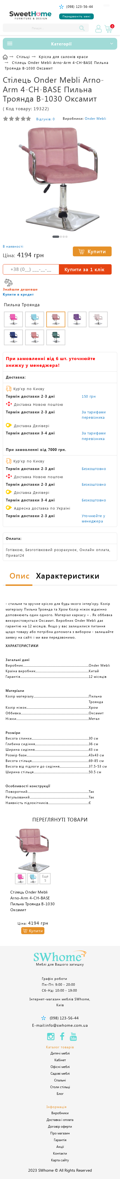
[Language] (106, 5)
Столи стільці (60, 1086)
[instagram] (50, 1038)
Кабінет (60, 1060)
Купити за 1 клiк (84, 269)
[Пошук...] (83, 28)
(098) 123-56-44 (79, 6)
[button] (55, 237)
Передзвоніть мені (76, 16)
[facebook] (62, 1038)
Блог (60, 1093)
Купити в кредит (18, 294)
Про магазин (60, 1133)
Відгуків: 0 (45, 119)
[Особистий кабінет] (98, 29)
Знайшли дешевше (20, 289)
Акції (60, 1146)
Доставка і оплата (60, 1119)
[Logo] (30, 15)
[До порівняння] (8, 282)
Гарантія (60, 1139)
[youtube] (73, 1038)
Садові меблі (60, 1073)
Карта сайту (60, 1160)
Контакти (60, 1153)
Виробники (60, 1113)
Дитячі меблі (60, 1053)
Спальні (60, 1080)
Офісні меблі (60, 1066)
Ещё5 (45, 878)
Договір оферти (60, 1126)
